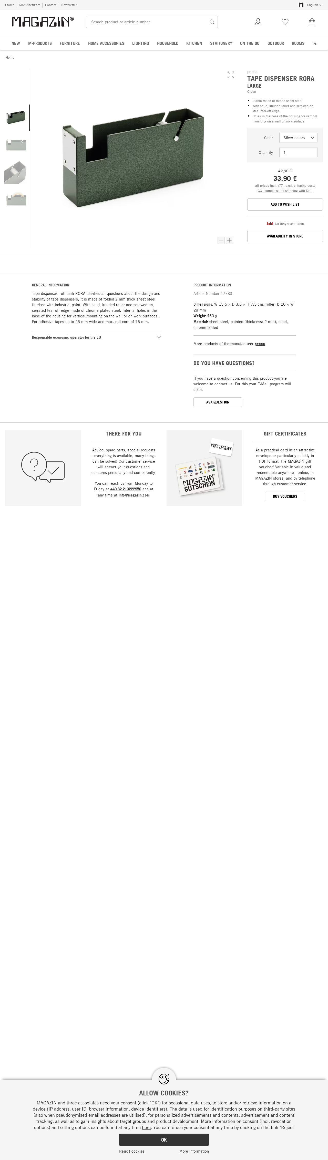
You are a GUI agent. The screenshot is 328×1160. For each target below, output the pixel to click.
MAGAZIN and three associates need (73, 1102)
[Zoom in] (229, 240)
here (146, 1127)
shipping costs (304, 185)
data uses (200, 1102)
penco (260, 343)
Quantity (266, 152)
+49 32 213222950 (125, 488)
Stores (9, 5)
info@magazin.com (134, 495)
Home (10, 57)
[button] (231, 75)
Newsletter (69, 5)
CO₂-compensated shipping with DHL (285, 191)
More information (194, 1151)
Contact (50, 5)
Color (268, 137)
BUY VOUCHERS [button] (285, 496)
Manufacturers (29, 5)
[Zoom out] (221, 240)
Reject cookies (132, 1151)
